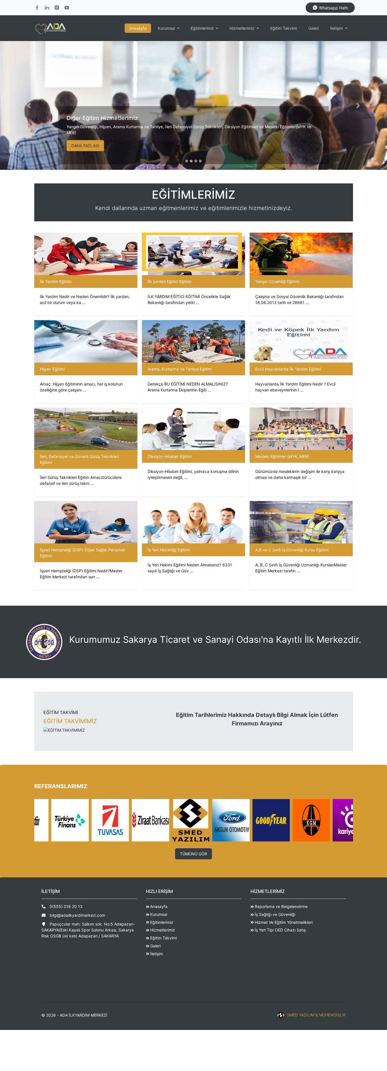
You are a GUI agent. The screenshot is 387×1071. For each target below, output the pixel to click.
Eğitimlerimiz (161, 922)
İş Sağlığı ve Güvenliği (275, 914)
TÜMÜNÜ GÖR (193, 853)
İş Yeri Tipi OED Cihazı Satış (280, 930)
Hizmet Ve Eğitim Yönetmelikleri (283, 922)
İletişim (156, 953)
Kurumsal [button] (167, 28)
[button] (29, 105)
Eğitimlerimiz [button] (203, 28)
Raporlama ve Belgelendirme (281, 906)
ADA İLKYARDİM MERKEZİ (83, 1015)
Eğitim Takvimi (283, 28)
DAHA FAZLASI (85, 145)
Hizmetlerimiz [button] (242, 28)
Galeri (313, 28)
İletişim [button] (337, 28)
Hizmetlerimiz (162, 930)
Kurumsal (158, 914)
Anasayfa (137, 28)
